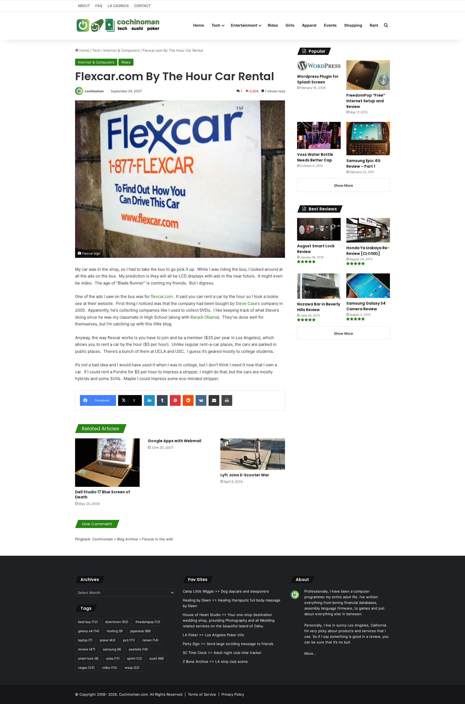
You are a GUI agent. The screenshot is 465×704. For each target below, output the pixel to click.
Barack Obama (204, 317)
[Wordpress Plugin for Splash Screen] (319, 65)
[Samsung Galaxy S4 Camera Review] (368, 285)
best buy (88, 622)
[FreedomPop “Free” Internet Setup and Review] (368, 75)
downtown (116, 622)
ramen (150, 640)
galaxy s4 (88, 631)
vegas (86, 668)
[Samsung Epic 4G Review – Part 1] (368, 138)
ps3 (129, 640)
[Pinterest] (175, 400)
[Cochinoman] (118, 25)
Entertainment (244, 25)
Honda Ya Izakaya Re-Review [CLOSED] (367, 250)
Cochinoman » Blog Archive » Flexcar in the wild (132, 539)
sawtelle (138, 649)
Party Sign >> (194, 644)
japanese (140, 631)
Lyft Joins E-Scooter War (244, 475)
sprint (134, 658)
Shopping (353, 25)
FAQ (98, 5)
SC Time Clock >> (198, 652)
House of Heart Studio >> (205, 615)
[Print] (226, 400)
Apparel (309, 25)
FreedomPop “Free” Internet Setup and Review (365, 101)
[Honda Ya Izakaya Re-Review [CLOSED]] (368, 230)
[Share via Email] (214, 400)
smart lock (88, 658)
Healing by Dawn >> (200, 600)
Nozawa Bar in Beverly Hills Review (318, 306)
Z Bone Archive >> (198, 661)
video (109, 668)
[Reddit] (188, 400)
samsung (112, 649)
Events (330, 25)
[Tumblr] (162, 400)
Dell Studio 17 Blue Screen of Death (102, 494)
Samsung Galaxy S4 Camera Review (366, 306)
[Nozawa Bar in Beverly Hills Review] (319, 286)
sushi (156, 658)
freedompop (148, 622)
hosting (115, 631)
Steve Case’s (248, 303)
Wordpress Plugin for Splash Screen (318, 79)
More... (310, 653)
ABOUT (84, 5)
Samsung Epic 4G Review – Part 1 (363, 163)
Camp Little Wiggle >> (201, 591)
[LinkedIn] (149, 400)
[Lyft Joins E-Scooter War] (252, 454)
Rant (374, 25)
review (86, 649)
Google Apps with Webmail (174, 440)
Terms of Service (202, 694)
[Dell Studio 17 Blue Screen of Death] (107, 462)
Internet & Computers (121, 50)
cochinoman (94, 91)
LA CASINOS (118, 5)
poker (107, 640)
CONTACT (142, 5)
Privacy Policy (232, 694)
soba (112, 658)
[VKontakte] (201, 400)
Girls (290, 25)
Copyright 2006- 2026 (98, 694)
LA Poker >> (193, 635)
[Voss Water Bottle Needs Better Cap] (319, 135)
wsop (132, 668)
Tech (216, 25)
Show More (343, 185)
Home (198, 25)
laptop (85, 640)
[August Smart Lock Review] (319, 229)
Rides (273, 25)
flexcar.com (162, 296)
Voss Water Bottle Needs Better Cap (315, 157)
